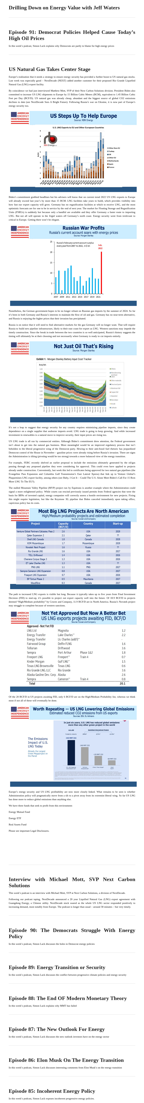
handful (62, 212)
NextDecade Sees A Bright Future (49, 102)
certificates (78, 470)
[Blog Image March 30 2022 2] (73, 305)
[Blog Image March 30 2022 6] (73, 786)
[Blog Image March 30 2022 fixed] (73, 589)
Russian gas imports (92, 311)
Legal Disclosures (39, 830)
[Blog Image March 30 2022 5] (73, 691)
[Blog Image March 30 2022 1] (73, 191)
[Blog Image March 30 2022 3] (73, 422)
